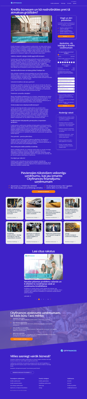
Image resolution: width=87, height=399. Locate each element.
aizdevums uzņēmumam (38, 132)
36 (73, 62)
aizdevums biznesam (27, 110)
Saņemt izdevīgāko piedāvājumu (21, 339)
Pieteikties (65, 36)
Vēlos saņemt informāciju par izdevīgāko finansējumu (66, 100)
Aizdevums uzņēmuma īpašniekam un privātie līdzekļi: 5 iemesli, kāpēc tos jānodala (66, 130)
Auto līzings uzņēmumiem (16, 385)
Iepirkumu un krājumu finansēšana (18, 387)
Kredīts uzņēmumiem (55, 3)
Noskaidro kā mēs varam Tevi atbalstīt (21, 372)
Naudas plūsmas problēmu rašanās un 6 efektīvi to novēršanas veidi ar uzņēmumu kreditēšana (66, 118)
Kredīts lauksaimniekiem (16, 383)
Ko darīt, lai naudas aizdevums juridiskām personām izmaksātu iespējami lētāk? (66, 146)
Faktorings (63, 3)
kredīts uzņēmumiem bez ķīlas (35, 75)
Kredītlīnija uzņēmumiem (45, 383)
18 (69, 62)
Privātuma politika (71, 385)
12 (67, 62)
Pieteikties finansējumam (43, 191)
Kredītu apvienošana (44, 381)
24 (71, 62)
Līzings (40, 387)
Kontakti (69, 381)
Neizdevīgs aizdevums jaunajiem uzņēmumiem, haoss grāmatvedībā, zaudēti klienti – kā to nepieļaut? (67, 124)
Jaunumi (74, 3)
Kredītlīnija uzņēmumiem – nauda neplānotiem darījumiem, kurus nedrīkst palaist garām (66, 136)
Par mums (69, 3)
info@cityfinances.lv (72, 387)
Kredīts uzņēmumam (15, 381)
